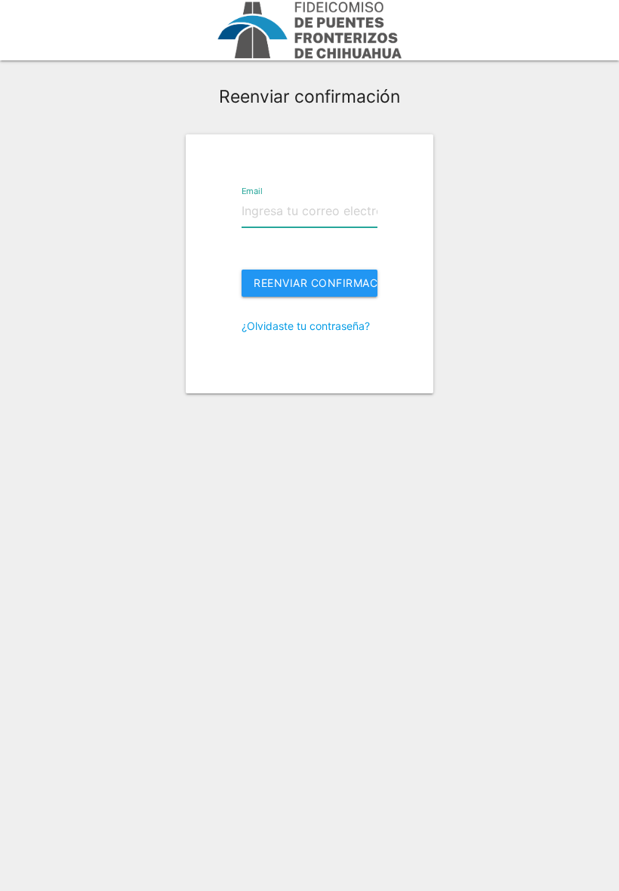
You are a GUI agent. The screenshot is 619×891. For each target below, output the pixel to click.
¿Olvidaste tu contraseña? (306, 325)
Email (252, 190)
